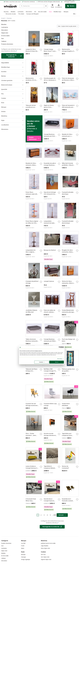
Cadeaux (3, 558)
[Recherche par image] (46, 6)
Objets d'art (4, 550)
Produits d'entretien (6, 543)
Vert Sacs (43, 554)
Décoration (4, 560)
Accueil (3, 18)
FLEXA (22, 545)
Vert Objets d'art (45, 557)
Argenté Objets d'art (46, 559)
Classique (23, 557)
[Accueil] (10, 6)
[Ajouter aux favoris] (40, 49)
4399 (55, 515)
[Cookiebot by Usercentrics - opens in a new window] (59, 347)
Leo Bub (23, 543)
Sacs (2, 545)
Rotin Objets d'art (45, 548)
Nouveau (9, 18)
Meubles (3, 553)
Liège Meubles (44, 545)
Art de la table (4, 555)
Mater (22, 548)
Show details (59, 358)
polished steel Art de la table (48, 543)
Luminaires (4, 548)
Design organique (25, 559)
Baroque (23, 554)
